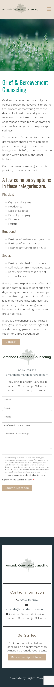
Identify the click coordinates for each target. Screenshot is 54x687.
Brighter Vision (35, 678)
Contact (11, 341)
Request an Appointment (27, 657)
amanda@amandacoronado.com (27, 374)
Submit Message (17, 487)
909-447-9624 (27, 370)
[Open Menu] (49, 9)
